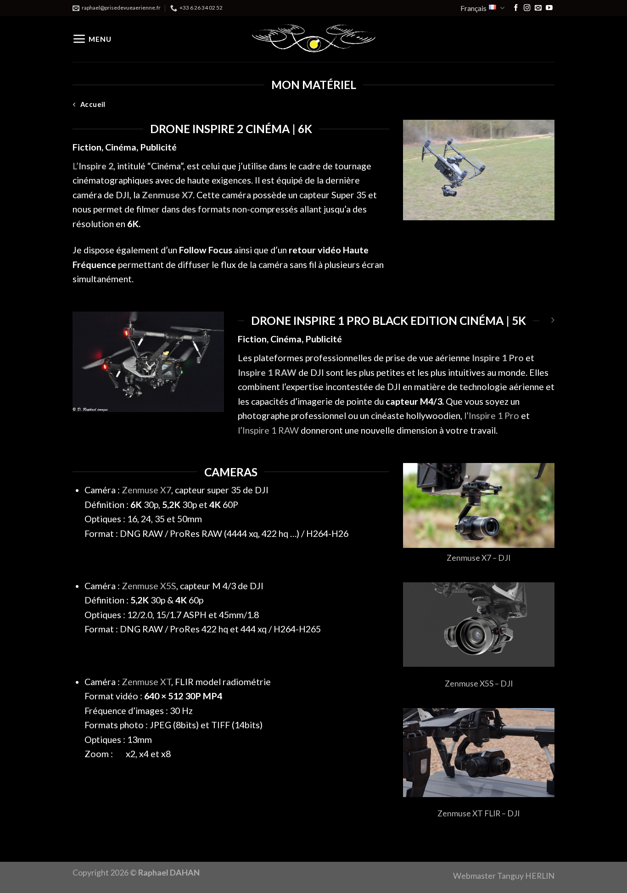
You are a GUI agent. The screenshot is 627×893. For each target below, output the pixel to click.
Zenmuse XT (146, 681)
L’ (93, 166)
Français (473, 8)
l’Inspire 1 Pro (491, 415)
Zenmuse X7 (146, 490)
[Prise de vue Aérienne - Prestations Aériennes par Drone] (314, 39)
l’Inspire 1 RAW (268, 430)
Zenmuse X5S (149, 585)
